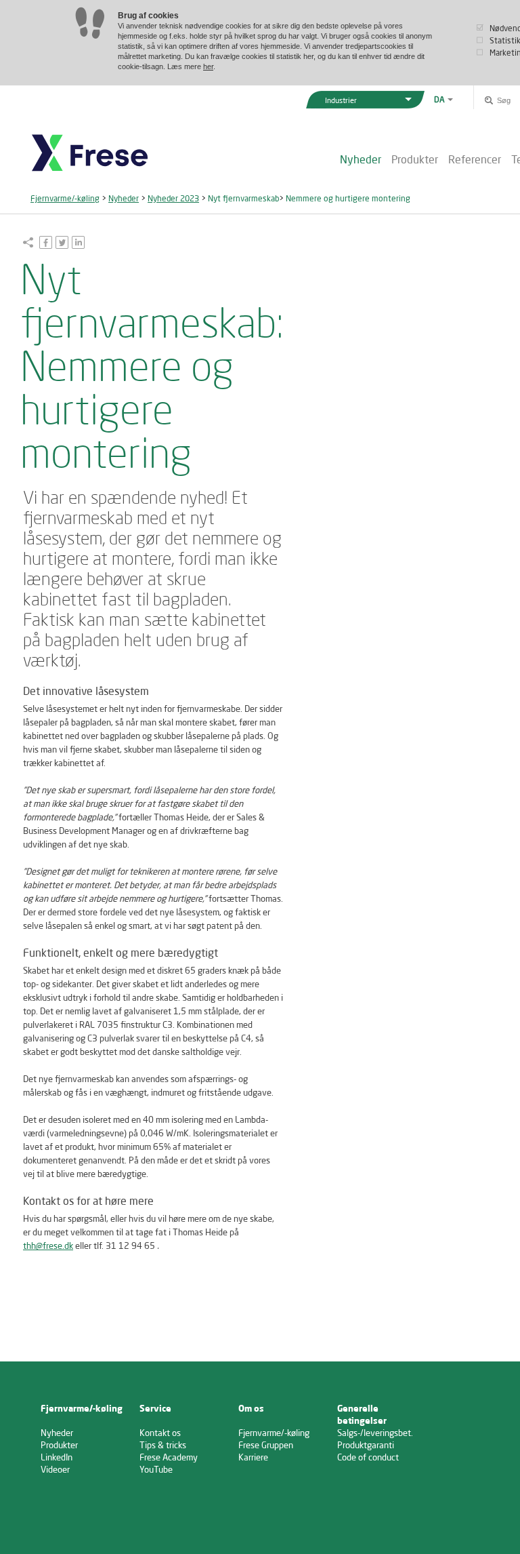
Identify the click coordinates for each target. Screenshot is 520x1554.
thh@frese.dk (48, 1245)
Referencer (474, 159)
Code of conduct (368, 1457)
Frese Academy (168, 1457)
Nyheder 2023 (173, 198)
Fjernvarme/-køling (65, 198)
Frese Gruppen (265, 1444)
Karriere (253, 1457)
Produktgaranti (365, 1444)
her (208, 66)
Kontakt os (160, 1432)
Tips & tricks (162, 1444)
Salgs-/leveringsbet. (375, 1432)
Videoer (55, 1469)
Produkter (414, 159)
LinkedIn (56, 1457)
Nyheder (360, 159)
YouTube (156, 1469)
